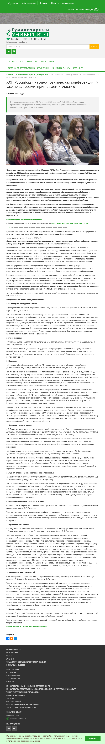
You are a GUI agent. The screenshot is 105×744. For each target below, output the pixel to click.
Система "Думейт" (14, 701)
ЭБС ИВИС (10, 698)
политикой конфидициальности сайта (66, 738)
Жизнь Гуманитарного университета (32, 74)
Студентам (13, 3)
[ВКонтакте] (7, 638)
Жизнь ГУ (52, 61)
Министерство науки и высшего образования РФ (28, 686)
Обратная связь (12, 715)
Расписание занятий (14, 675)
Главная (9, 74)
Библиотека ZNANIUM (15, 695)
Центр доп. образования (62, 3)
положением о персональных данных (24, 741)
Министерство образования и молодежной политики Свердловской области (41, 689)
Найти (94, 46)
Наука (43, 61)
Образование (32, 61)
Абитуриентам (29, 3)
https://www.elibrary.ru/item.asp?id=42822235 (70, 223)
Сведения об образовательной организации (28, 68)
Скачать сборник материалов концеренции (24, 219)
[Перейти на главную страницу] (27, 32)
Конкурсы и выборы (60, 68)
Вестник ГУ (78, 68)
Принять (93, 738)
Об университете (15, 61)
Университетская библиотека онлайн (23, 692)
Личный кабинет (13, 678)
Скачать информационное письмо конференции (26, 626)
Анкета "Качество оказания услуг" (21, 708)
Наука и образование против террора (22, 704)
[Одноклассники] (11, 638)
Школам (43, 3)
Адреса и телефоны (18, 718)
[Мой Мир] (15, 638)
